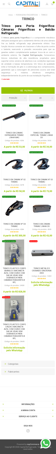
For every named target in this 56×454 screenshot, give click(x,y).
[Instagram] (28, 431)
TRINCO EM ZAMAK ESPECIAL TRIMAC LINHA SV (42, 135)
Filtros (28, 90)
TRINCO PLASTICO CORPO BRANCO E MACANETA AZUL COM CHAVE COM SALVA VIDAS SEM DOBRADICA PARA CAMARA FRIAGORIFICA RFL (14, 275)
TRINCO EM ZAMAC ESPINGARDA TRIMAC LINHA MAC (14, 135)
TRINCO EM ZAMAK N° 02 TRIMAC (14, 180)
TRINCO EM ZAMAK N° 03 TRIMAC (41, 180)
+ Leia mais (5, 79)
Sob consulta (33, 241)
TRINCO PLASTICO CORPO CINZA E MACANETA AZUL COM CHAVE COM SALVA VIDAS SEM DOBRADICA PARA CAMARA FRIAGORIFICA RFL (14, 331)
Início (11, 15)
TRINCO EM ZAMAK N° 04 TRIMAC (14, 225)
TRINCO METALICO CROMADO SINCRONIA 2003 (41, 270)
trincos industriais (9, 58)
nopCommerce (33, 444)
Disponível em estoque (8, 105)
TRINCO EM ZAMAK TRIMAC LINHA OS (41, 225)
